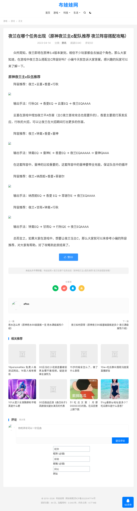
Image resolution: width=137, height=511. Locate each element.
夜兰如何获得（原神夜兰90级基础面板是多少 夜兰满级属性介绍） (100, 326)
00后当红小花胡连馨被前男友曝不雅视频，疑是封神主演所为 (53, 370)
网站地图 (69, 498)
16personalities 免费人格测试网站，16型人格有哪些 (22, 370)
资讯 (13, 21)
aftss (26, 303)
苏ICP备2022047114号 (85, 498)
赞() (68, 257)
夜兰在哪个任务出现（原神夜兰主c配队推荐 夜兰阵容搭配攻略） (68, 36)
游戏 (55, 12)
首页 (47, 12)
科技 (65, 12)
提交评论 (120, 440)
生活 (76, 12)
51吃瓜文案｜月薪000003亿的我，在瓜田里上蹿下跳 (84, 406)
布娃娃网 (68, 5)
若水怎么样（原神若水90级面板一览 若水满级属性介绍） (35, 326)
